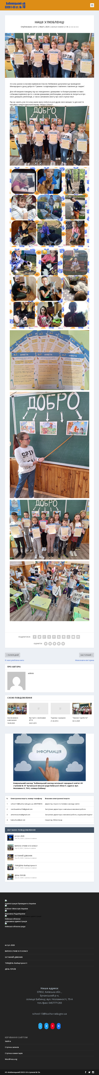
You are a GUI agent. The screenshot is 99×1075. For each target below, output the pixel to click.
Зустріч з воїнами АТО (37, 719)
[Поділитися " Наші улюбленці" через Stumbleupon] (68, 636)
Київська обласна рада (15, 926)
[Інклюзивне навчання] (17, 708)
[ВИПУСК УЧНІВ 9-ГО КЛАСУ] (10, 847)
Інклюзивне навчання (12, 719)
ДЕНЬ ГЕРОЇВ (20, 875)
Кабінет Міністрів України (16, 908)
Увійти (8, 1041)
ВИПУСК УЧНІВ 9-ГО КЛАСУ (26, 846)
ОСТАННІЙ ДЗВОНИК (23, 855)
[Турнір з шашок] (60, 708)
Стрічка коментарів (14, 1053)
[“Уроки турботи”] (82, 708)
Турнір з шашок (58, 718)
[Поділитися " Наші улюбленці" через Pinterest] (54, 636)
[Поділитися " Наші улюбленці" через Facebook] (34, 636)
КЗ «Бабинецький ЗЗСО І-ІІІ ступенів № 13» (22, 1072)
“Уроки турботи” (80, 718)
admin (35, 27)
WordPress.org (11, 1059)
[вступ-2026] (10, 838)
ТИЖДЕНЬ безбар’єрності (26, 865)
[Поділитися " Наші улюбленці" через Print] (78, 636)
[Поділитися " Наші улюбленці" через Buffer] (63, 636)
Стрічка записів (12, 1047)
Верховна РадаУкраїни (15, 914)
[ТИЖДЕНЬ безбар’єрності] (10, 867)
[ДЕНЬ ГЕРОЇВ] (10, 877)
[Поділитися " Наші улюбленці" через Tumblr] (49, 636)
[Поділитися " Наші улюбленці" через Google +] (44, 636)
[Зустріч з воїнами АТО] (38, 708)
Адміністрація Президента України (20, 903)
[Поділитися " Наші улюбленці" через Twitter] (39, 636)
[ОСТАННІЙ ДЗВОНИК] (10, 857)
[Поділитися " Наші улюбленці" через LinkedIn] (58, 636)
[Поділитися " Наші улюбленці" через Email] (73, 636)
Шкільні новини (57, 27)
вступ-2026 (19, 836)
